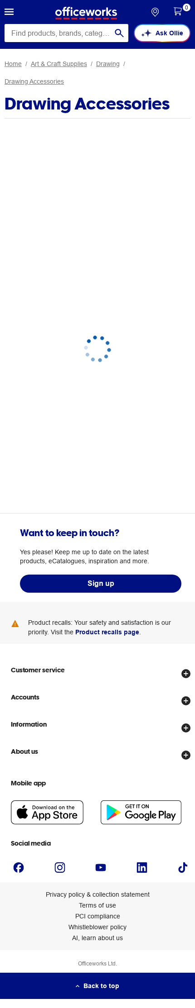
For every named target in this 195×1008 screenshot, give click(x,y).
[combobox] (66, 33)
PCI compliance (97, 916)
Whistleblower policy (97, 927)
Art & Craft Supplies (59, 63)
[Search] (119, 33)
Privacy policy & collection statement (98, 894)
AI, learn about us (97, 938)
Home (13, 63)
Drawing (108, 63)
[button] (9, 13)
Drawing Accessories (34, 81)
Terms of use (97, 905)
